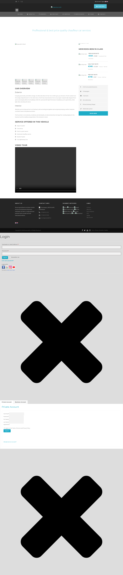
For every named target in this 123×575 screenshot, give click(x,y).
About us (89, 210)
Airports (43, 14)
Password (8, 251)
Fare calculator (90, 212)
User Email (6, 414)
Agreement (7, 425)
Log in (5, 257)
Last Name (6, 422)
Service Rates (79, 14)
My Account (98, 2)
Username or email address (12, 244)
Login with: (5, 264)
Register (7, 430)
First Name (6, 419)
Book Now (101, 6)
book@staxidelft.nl (46, 218)
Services (67, 14)
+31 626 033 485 (45, 215)
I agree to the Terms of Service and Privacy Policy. (17, 428)
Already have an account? (10, 442)
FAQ (88, 213)
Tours (92, 14)
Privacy (96, 230)
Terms (93, 230)
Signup (103, 2)
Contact (102, 14)
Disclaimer (101, 230)
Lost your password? (8, 261)
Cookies (106, 230)
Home (21, 14)
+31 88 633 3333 (45, 212)
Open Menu (17, 10)
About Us (32, 14)
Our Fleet (55, 14)
